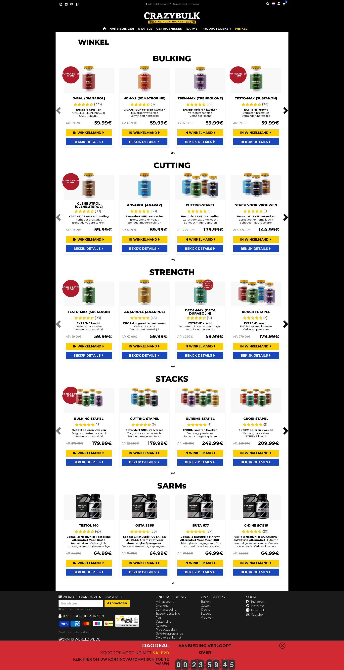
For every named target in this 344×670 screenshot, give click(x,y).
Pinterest (257, 606)
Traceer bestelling (168, 613)
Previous (59, 110)
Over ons (162, 605)
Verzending (164, 621)
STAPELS (145, 28)
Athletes (161, 625)
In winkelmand (87, 133)
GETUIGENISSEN (169, 28)
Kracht (205, 609)
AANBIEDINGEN (122, 28)
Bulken (206, 601)
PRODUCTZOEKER (216, 28)
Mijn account (165, 601)
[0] (283, 3)
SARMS (191, 28)
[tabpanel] (89, 107)
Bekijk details (87, 142)
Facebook (258, 610)
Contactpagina (166, 609)
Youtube (257, 614)
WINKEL (241, 28)
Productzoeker (166, 629)
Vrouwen (207, 617)
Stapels (206, 613)
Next (285, 110)
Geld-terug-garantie (169, 633)
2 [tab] (174, 153)
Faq (158, 617)
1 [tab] (172, 153)
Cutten (206, 605)
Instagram (258, 601)
